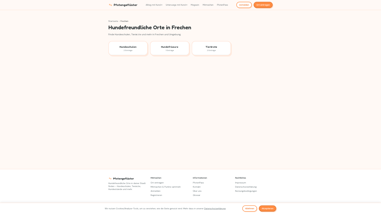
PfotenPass (222, 5)
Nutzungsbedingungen (246, 191)
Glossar (196, 195)
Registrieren (156, 195)
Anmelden (244, 5)
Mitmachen (208, 5)
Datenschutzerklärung (246, 186)
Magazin (195, 5)
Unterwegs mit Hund (176, 5)
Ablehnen (249, 208)
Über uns (197, 191)
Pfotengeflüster (125, 5)
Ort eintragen (263, 5)
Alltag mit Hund (154, 5)
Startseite (113, 21)
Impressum (240, 182)
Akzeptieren (267, 208)
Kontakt (197, 186)
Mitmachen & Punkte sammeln (166, 186)
